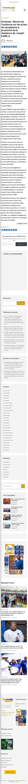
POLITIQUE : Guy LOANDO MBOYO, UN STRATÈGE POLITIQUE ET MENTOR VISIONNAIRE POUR (13, 613)
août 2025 (7, 413)
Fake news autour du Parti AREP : (17, 507)
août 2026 (7, 390)
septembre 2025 (8, 410)
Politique (6, 474)
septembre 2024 (8, 440)
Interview (6, 472)
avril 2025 (6, 423)
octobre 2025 (7, 408)
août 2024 (7, 442)
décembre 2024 (8, 433)
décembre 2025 (8, 403)
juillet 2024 (7, 445)
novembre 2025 (8, 405)
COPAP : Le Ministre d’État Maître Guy (16, 515)
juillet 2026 (7, 393)
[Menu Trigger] (25, 10)
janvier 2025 (7, 430)
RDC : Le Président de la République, (18, 499)
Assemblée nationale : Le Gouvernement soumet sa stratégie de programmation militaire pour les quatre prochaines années (14, 348)
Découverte (7, 464)
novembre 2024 (8, 435)
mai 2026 (6, 398)
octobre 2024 (7, 437)
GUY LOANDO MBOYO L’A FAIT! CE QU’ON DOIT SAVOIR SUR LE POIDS (12, 647)
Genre (5, 469)
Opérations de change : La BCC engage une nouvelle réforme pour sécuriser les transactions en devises (14, 341)
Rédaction (5, 609)
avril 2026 (6, 400)
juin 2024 (6, 447)
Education (6, 467)
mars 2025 (7, 425)
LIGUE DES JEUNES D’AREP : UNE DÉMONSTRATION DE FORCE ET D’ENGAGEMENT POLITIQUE (11, 680)
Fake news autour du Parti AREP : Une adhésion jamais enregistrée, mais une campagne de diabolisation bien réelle (13, 328)
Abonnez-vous (21, 244)
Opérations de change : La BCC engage (17, 523)
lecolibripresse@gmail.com (8, 712)
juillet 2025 (7, 415)
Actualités (5, 18)
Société (6, 477)
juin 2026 (6, 395)
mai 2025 (6, 420)
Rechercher (7, 298)
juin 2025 (6, 418)
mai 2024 (6, 450)
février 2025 (7, 428)
